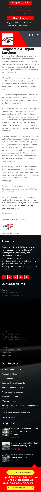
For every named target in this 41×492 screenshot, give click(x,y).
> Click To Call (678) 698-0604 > (20, 472)
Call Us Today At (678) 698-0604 (20, 488)
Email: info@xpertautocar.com (14, 340)
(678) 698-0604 (25, 203)
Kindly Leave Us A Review (21, 14)
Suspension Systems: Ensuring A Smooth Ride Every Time (24, 444)
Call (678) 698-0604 (20, 3)
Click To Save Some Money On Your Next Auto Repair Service (20, 8)
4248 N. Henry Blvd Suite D (13, 293)
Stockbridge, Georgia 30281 (13, 295)
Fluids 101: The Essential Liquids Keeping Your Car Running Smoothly (24, 431)
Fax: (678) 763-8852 (10, 337)
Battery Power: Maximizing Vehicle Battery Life (22, 456)
